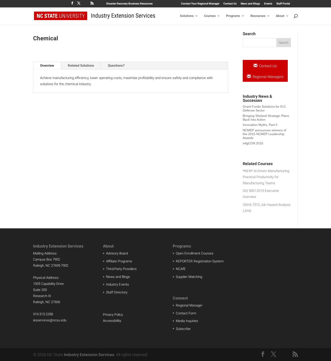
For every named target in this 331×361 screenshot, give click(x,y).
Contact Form (186, 313)
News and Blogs (250, 3)
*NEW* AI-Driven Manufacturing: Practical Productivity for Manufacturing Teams (266, 177)
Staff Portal (283, 3)
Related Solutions (81, 66)
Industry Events (117, 284)
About (280, 16)
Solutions (187, 16)
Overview (47, 66)
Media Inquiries (187, 321)
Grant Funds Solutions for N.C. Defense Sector (265, 108)
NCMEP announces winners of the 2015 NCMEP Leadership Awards (264, 134)
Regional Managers (267, 77)
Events (268, 3)
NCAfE (181, 269)
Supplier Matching (189, 277)
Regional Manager (189, 305)
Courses (210, 16)
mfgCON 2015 (253, 143)
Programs (233, 16)
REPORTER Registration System (200, 261)
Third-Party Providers (121, 269)
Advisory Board (117, 253)
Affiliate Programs (119, 261)
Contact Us (230, 3)
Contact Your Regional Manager (200, 3)
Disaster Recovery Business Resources (129, 3)
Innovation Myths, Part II (260, 125)
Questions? (116, 66)
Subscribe (183, 329)
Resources (257, 16)
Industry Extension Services (89, 354)
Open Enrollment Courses (194, 253)
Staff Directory (116, 292)
